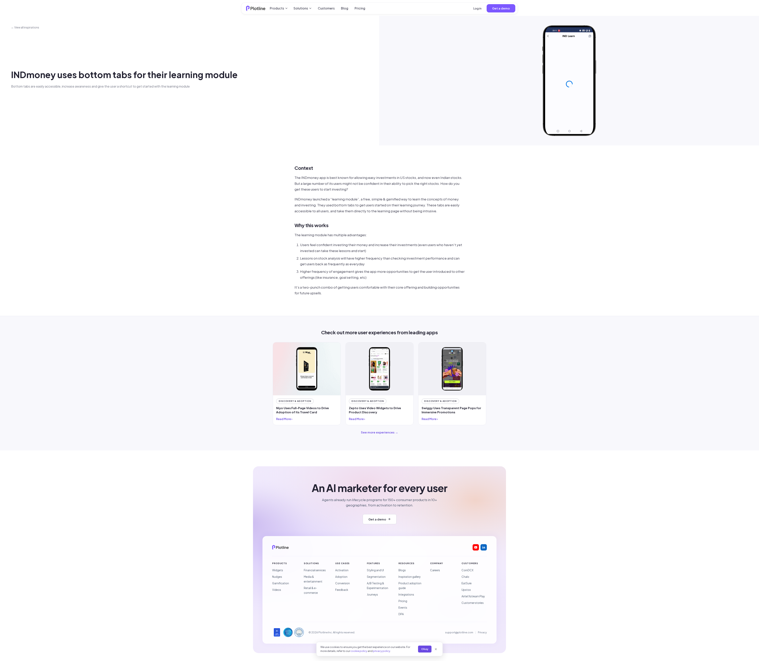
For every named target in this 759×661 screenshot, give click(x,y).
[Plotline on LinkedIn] (484, 547)
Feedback (341, 589)
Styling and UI (375, 570)
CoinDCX (467, 570)
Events (402, 607)
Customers (326, 8)
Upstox (466, 589)
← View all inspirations (25, 27)
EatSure (467, 583)
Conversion (342, 583)
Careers (435, 570)
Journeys (372, 594)
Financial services (315, 570)
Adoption (341, 576)
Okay (424, 649)
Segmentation (376, 576)
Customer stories (473, 602)
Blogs (402, 570)
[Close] (436, 649)
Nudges (277, 576)
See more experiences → (379, 432)
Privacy (482, 632)
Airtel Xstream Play (473, 596)
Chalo (465, 576)
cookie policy (358, 651)
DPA (401, 614)
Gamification (280, 583)
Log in (477, 8)
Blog (344, 8)
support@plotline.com (459, 632)
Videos (276, 589)
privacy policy (381, 651)
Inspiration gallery (409, 576)
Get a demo (501, 8)
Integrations (406, 594)
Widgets (277, 570)
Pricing (360, 8)
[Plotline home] (255, 8)
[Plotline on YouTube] (476, 547)
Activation (341, 570)
